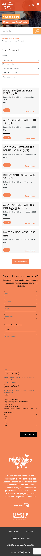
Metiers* (7, 395)
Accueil (4, 38)
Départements (8, 64)
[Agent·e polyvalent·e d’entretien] (20, 401)
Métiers (5, 55)
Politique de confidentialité (20, 538)
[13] (20, 423)
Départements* (9, 412)
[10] (20, 421)
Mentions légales (14, 531)
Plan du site (29, 531)
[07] (20, 419)
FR (29, 5)
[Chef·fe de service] (20, 406)
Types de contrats (9, 72)
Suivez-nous (18, 505)
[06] (20, 416)
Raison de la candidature (13, 325)
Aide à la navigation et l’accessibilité (20, 545)
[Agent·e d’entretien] (20, 399)
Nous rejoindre (11, 16)
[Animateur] (20, 404)
